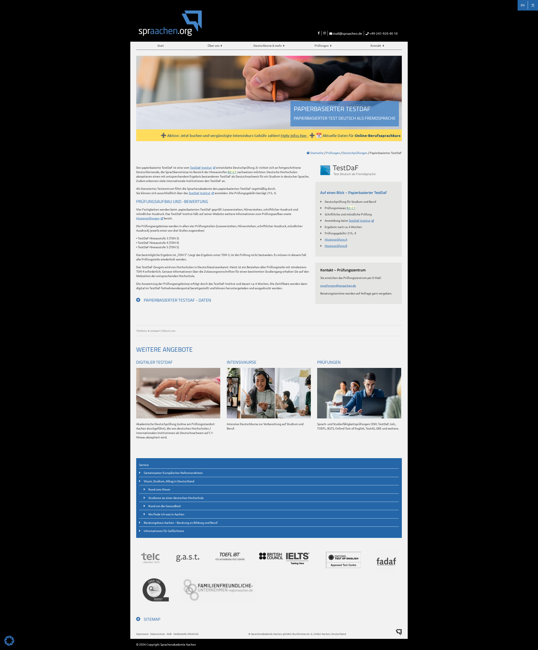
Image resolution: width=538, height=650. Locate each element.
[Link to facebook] (318, 33)
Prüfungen (322, 45)
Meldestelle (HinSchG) (186, 633)
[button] (9, 640)
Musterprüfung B (336, 246)
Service (144, 465)
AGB (169, 633)
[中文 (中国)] (533, 5)
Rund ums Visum (159, 489)
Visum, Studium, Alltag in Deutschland (169, 481)
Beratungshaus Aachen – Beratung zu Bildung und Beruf (181, 522)
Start (160, 45)
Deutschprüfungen (354, 153)
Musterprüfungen (148, 218)
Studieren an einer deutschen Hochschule (176, 498)
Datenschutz (157, 633)
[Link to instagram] (324, 33)
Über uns (213, 45)
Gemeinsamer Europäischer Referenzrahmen (173, 473)
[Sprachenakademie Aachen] (202, 26)
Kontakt (376, 45)
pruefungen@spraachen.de (338, 285)
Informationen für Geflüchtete (164, 531)
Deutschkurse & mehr (267, 45)
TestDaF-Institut (201, 167)
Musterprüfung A (336, 239)
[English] (523, 5)
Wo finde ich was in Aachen (166, 514)
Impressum (142, 633)
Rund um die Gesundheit (164, 506)
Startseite (317, 153)
